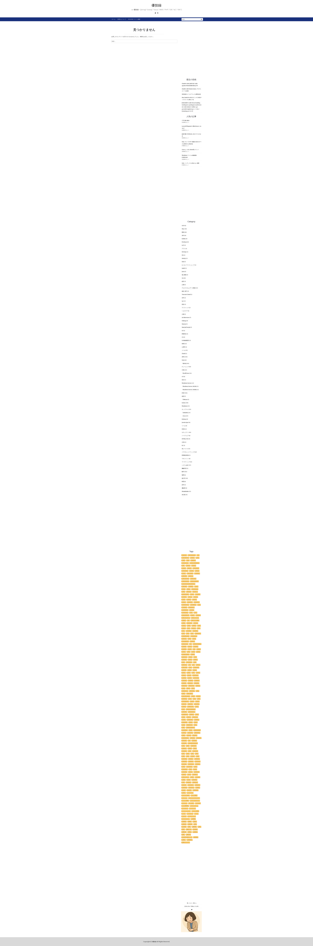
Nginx (184, 693)
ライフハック (185, 307)
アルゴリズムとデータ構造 (188, 288)
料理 (183, 481)
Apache (189, 568)
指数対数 (194, 826)
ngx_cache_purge (186, 696)
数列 (183, 829)
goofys (198, 651)
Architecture (185, 317)
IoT (183, 245)
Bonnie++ (195, 591)
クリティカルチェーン (195, 800)
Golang (184, 320)
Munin (188, 688)
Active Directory (185, 557)
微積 (189, 826)
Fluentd (189, 646)
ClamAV (194, 599)
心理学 (183, 347)
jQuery (195, 669)
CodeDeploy (191, 607)
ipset (190, 667)
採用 (199, 826)
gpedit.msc (185, 656)
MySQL (185, 363)
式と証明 (184, 826)
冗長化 (195, 821)
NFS (197, 690)
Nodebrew (184, 698)
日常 (183, 298)
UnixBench (197, 771)
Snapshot (184, 750)
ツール (183, 426)
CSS (191, 612)
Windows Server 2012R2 (190, 386)
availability (197, 573)
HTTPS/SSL (189, 662)
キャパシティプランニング (194, 797)
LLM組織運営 (185, 340)
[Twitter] (191, 909)
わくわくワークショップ (188, 265)
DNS (199, 625)
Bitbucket (189, 591)
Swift (183, 268)
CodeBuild (184, 607)
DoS (188, 628)
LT (182, 330)
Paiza (197, 706)
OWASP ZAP (190, 706)
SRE (183, 756)
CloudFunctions (185, 604)
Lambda (184, 677)
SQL (183, 360)
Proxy (196, 722)
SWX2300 (184, 761)
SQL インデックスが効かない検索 (190, 163)
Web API (184, 784)
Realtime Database (190, 727)
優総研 (183, 488)
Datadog (198, 615)
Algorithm (193, 560)
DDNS (184, 622)
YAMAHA (185, 412)
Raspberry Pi (189, 724)
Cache (192, 594)
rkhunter (188, 735)
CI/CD (184, 599)
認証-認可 (184, 291)
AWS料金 (191, 586)
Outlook (184, 706)
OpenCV (184, 703)
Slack (195, 748)
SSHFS (192, 756)
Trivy (190, 769)
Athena (197, 570)
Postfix (184, 719)
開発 (183, 232)
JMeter (189, 669)
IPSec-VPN (185, 667)
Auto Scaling (190, 573)
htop (183, 662)
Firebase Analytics (197, 643)
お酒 (183, 284)
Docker (184, 628)
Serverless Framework (193, 743)
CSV (195, 612)
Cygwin (192, 615)
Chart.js (190, 596)
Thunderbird (189, 766)
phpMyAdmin (185, 714)
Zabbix (184, 792)
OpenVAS (197, 703)
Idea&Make (185, 491)
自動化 (184, 839)
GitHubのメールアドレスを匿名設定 (191, 94)
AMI (183, 565)
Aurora (184, 573)
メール (183, 350)
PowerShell (185, 722)
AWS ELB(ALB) (185, 581)
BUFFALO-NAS (185, 594)
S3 (189, 740)
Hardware (184, 659)
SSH (188, 756)
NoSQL (184, 258)
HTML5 (195, 659)
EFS (192, 633)
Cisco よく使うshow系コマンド (190, 149)
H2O (195, 656)
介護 (183, 314)
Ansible (184, 568)
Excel (194, 638)
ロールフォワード (186, 818)
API (183, 235)
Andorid (188, 565)
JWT (193, 672)
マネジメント (185, 458)
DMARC (194, 625)
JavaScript (185, 422)
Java (183, 271)
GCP (183, 225)
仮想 (183, 396)
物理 (183, 475)
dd (188, 620)
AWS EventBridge (194, 581)
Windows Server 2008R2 (190, 389)
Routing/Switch (185, 737)
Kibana (184, 675)
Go (182, 278)
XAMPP (197, 787)
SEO (183, 380)
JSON (189, 672)
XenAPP (189, 790)
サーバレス (185, 803)
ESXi (189, 638)
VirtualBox (195, 774)
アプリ (183, 248)
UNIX (183, 429)
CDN (183, 442)
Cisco (184, 416)
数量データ (189, 829)
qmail (183, 724)
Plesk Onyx (195, 716)
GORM (192, 654)
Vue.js (188, 779)
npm (194, 698)
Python (184, 419)
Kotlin (183, 238)
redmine (184, 732)
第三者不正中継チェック (187, 837)
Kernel (198, 672)
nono (190, 698)
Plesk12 (188, 716)
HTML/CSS (185, 439)
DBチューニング (195, 617)
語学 (183, 485)
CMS (183, 370)
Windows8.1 (190, 784)
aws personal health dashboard (188, 583)
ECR (183, 633)
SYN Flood (198, 761)
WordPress (186, 373)
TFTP (184, 766)
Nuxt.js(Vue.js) (186, 327)
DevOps (184, 252)
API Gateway (185, 570)
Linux (183, 403)
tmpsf (195, 766)
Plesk (197, 714)
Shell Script (193, 745)
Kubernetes (195, 675)
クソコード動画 (185, 800)
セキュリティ (185, 432)
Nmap (193, 696)
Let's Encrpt (196, 677)
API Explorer (196, 568)
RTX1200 (199, 737)
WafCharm (195, 782)
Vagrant (184, 774)
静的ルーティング (186, 842)
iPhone (198, 664)
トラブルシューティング (188, 452)
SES (183, 745)
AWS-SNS (184, 575)
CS (182, 337)
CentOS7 (184, 596)
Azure (196, 586)
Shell (188, 745)
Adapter (192, 557)
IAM (195, 662)
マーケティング (186, 462)
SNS (190, 750)
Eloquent (184, 638)
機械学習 (184, 468)
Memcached (191, 685)
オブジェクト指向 (186, 795)
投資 (183, 304)
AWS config (193, 578)
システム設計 (185, 465)
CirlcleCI (188, 599)
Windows (184, 406)
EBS (199, 628)
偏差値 (189, 821)
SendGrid (194, 740)
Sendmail (184, 743)
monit (184, 688)
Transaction (185, 769)
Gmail (193, 651)
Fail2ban (192, 641)
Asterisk (191, 570)
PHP (183, 393)
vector (189, 774)
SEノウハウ (185, 448)
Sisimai (190, 748)
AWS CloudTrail (185, 578)
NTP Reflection (185, 701)
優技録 (157, 5)
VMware (185, 399)
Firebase (184, 242)
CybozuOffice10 (186, 615)
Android (193, 565)
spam (188, 753)
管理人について (122, 19)
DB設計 (184, 620)
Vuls (183, 782)
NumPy (192, 701)
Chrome (195, 596)
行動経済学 (190, 839)
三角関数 (193, 818)
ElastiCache (198, 633)
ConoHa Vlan (185, 612)
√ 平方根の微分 (186, 120)
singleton (184, 748)
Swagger (191, 758)
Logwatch (197, 680)
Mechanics (184, 685)
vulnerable (194, 779)
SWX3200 (191, 761)
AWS (183, 357)
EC (182, 445)
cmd (199, 604)
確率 (183, 834)
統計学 (183, 478)
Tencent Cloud (186, 294)
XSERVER (196, 790)
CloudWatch (193, 604)
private (190, 722)
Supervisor (184, 758)
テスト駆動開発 (185, 805)
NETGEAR (192, 690)
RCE (195, 724)
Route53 (194, 735)
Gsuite (190, 656)
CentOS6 (198, 594)
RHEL (184, 735)
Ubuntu (190, 771)
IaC (183, 301)
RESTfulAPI (197, 732)
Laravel (189, 677)
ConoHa (191, 609)
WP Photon (191, 787)
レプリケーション (191, 816)
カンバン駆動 (194, 795)
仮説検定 (184, 821)
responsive (190, 732)
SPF (192, 753)
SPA (183, 753)
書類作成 (184, 831)
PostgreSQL (190, 719)
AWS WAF (184, 586)
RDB (183, 343)
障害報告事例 (185, 455)
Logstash (190, 680)
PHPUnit (191, 714)
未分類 (183, 494)
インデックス (190, 792)
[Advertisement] (191, 51)
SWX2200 (197, 758)
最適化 (189, 831)
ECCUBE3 (195, 630)
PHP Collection (191, 711)
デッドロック (185, 808)
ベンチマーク (190, 813)
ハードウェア (185, 435)
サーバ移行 (191, 803)
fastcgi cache (185, 643)
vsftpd (184, 779)
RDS (183, 727)
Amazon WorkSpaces (195, 562)
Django (184, 625)
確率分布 (188, 834)
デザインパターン (194, 805)
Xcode (184, 790)
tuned (195, 769)
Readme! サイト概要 (134, 19)
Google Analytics (186, 654)
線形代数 (195, 837)
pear (183, 709)
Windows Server (186, 383)
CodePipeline (185, 609)
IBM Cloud (184, 664)
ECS (188, 633)
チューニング (185, 366)
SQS (197, 753)
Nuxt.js (184, 324)
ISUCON (184, 669)
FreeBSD (195, 646)
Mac (183, 229)
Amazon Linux (185, 562)
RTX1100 (192, 737)
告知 (183, 261)
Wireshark (197, 784)
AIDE (183, 560)
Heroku (190, 659)
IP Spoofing (196, 667)
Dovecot (193, 628)
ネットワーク (185, 409)
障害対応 (184, 334)
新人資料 (195, 829)
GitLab (184, 651)
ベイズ (184, 813)
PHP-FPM (184, 711)
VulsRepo (188, 782)
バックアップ (192, 808)
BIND (183, 591)
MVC (193, 688)
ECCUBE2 (189, 630)
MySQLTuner (185, 690)
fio (190, 643)
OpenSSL (190, 703)
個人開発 (184, 275)
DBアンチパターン (186, 617)
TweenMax (184, 771)
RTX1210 (184, 740)
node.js (198, 696)
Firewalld (184, 646)
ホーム (113, 19)
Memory (197, 685)
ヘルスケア (184, 311)
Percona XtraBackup (191, 709)
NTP (199, 698)
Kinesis (189, 675)
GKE (189, 651)
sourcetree (195, 750)
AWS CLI (190, 575)
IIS (189, 664)
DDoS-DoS (189, 622)
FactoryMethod (185, 641)
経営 (183, 281)
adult (198, 557)
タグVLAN (198, 803)
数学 (183, 471)
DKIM (189, 625)
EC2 (183, 630)
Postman (196, 719)
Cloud (183, 353)
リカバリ (184, 816)
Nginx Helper (189, 693)
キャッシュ (185, 797)
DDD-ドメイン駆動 (195, 620)
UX (182, 255)
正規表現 (195, 831)
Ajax (188, 560)
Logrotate (184, 680)
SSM (198, 756)
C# (182, 376)
